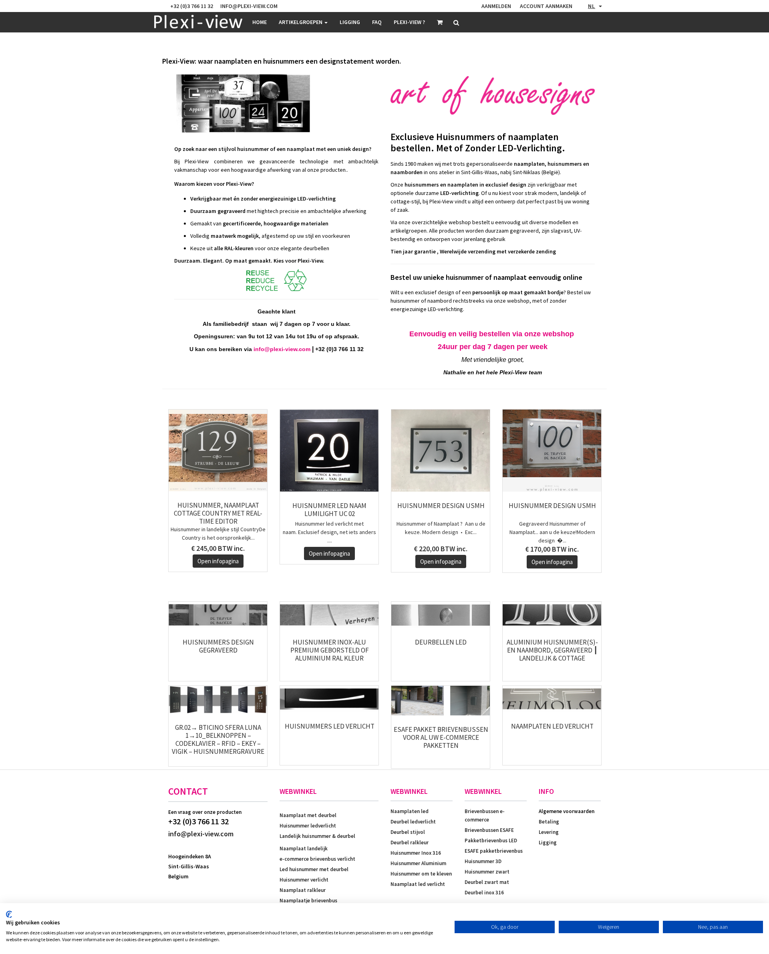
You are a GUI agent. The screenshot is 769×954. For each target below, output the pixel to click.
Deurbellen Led (441, 642)
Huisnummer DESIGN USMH (441, 505)
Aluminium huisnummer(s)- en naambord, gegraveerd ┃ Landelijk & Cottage (552, 650)
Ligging (548, 842)
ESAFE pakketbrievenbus (494, 851)
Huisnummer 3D (483, 861)
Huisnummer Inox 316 (416, 853)
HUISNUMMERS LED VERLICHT (329, 726)
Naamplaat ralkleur (303, 890)
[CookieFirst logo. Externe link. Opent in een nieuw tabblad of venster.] (9, 914)
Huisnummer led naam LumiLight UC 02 (329, 509)
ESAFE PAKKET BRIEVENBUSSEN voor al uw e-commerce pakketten (441, 737)
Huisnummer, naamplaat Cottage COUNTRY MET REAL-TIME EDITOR (218, 513)
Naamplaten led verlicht (552, 726)
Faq (377, 22)
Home (259, 22)
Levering (549, 832)
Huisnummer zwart (487, 871)
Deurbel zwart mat (487, 882)
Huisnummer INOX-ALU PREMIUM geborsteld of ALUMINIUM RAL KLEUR (329, 650)
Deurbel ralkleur (410, 842)
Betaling (549, 821)
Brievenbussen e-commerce (485, 815)
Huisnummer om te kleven (421, 873)
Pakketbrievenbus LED (491, 840)
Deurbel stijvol (408, 832)
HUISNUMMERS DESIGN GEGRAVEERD (218, 646)
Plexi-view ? (409, 22)
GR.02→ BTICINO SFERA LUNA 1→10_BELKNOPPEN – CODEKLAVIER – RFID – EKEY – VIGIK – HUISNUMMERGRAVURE (218, 739)
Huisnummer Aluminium (418, 863)
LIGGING (350, 22)
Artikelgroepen (301, 22)
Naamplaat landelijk (304, 848)
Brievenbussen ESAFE (489, 830)
